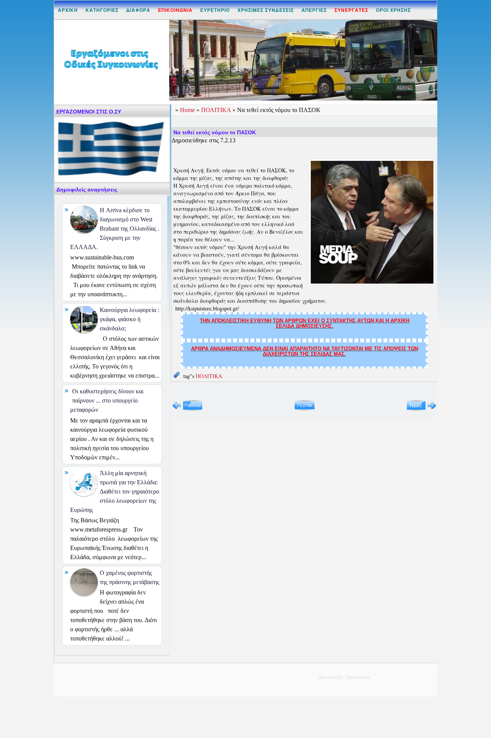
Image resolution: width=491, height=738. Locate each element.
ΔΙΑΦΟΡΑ (138, 10)
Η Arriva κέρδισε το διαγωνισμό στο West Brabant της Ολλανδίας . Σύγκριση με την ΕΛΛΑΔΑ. (114, 228)
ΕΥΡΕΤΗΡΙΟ (215, 10)
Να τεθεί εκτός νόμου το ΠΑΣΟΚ (214, 132)
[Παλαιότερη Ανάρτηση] (421, 409)
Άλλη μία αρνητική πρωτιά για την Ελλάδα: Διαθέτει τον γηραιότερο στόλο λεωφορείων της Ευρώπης (114, 491)
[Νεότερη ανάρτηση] (187, 409)
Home (188, 110)
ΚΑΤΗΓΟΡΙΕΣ (102, 10)
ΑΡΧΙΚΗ (68, 10)
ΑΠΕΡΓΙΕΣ (314, 10)
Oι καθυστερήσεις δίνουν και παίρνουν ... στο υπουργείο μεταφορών (106, 400)
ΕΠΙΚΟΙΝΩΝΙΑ (358, 677)
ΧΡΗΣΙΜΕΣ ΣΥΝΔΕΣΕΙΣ (265, 10)
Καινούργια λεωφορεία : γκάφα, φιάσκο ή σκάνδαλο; (129, 319)
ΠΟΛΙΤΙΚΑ (216, 110)
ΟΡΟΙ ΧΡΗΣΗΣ (393, 10)
